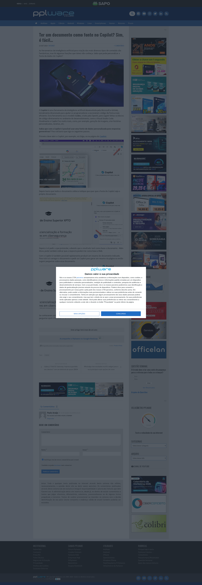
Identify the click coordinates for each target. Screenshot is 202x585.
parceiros (79, 277)
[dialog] (101, 292)
